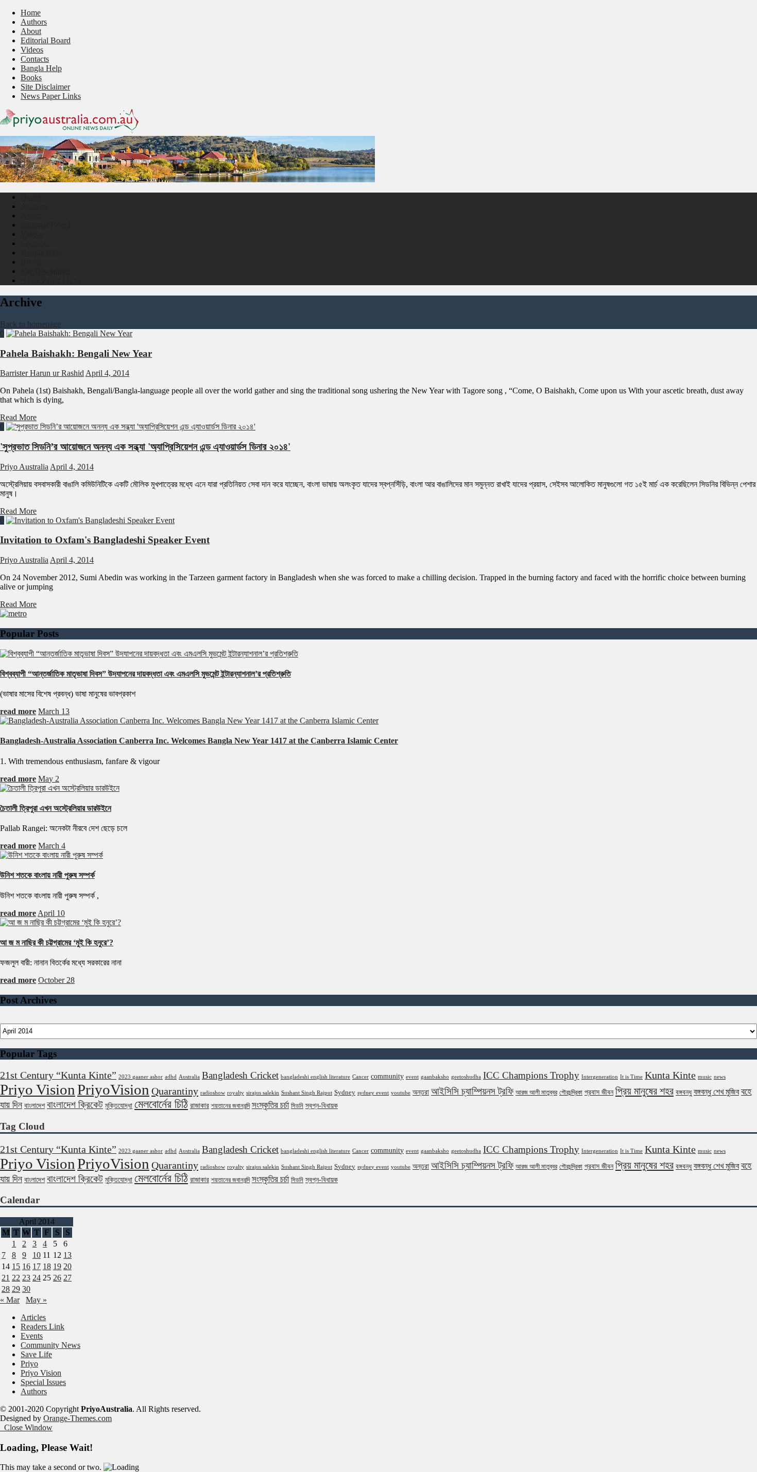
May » (36, 1299)
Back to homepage (30, 324)
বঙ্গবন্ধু (684, 1092)
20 (67, 1266)
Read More (18, 417)
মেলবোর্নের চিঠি (161, 1104)
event (412, 1077)
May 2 (48, 778)
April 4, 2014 (107, 373)
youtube (400, 1093)
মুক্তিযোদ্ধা (118, 1105)
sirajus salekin (262, 1093)
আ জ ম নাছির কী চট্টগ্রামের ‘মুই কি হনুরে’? (56, 942)
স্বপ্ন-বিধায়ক (321, 1105)
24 (36, 1277)
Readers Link (42, 1326)
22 (16, 1277)
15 (16, 1266)
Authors (34, 22)
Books (31, 77)
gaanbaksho (435, 1077)
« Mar (10, 1299)
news (720, 1077)
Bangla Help (41, 68)
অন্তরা (420, 1092)
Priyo (29, 1363)
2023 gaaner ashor (140, 1077)
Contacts (35, 59)
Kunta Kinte (670, 1075)
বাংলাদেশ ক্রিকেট (75, 1104)
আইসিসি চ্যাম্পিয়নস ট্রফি (472, 1091)
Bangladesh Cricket (240, 1075)
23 (26, 1277)
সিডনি (297, 1106)
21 (6, 1277)
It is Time (631, 1077)
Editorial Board (46, 40)
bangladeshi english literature (315, 1077)
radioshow (212, 1093)
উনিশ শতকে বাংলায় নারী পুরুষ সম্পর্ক (47, 875)
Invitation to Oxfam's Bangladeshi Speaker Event (105, 539)
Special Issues (43, 1382)
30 (26, 1289)
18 (47, 1266)
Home (31, 12)
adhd (171, 1077)
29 (16, 1289)
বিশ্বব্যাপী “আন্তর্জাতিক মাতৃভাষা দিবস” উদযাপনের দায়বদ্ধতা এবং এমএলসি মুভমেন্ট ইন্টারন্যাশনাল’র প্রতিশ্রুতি (145, 673)
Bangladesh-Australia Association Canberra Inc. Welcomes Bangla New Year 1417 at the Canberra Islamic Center (199, 740)
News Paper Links (51, 96)
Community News (50, 1345)
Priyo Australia (24, 466)
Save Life (36, 1354)
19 (57, 1266)
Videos (32, 49)
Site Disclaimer (45, 86)
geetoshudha (466, 1077)
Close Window (26, 1427)
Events (32, 1335)
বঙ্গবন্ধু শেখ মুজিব (716, 1091)
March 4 (51, 845)
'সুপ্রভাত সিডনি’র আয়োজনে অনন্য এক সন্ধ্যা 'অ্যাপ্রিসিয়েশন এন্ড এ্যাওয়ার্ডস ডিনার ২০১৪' (145, 446)
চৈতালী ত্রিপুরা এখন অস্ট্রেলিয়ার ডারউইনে (55, 808)
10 (36, 1255)
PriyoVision (113, 1089)
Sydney (344, 1092)
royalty (235, 1093)
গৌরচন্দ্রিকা (570, 1092)
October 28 (56, 980)
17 (36, 1266)
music (705, 1077)
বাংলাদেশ (34, 1105)
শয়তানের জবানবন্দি (230, 1106)
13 (67, 1255)
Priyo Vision (37, 1089)
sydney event (373, 1093)
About (31, 31)
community (387, 1076)
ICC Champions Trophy (531, 1075)
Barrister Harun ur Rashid (42, 373)
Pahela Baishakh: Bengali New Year (76, 353)
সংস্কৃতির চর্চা (270, 1105)
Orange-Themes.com (77, 1418)
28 (6, 1289)
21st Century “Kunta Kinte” (58, 1075)
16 (26, 1266)
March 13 (54, 711)
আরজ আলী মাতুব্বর (536, 1092)
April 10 (51, 913)
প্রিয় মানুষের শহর (644, 1091)
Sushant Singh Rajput (306, 1093)
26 (57, 1277)
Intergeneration (599, 1077)
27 (67, 1277)
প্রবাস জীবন (598, 1092)
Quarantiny (174, 1091)
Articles (33, 1317)
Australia (189, 1077)
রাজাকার (199, 1105)
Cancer (360, 1077)
